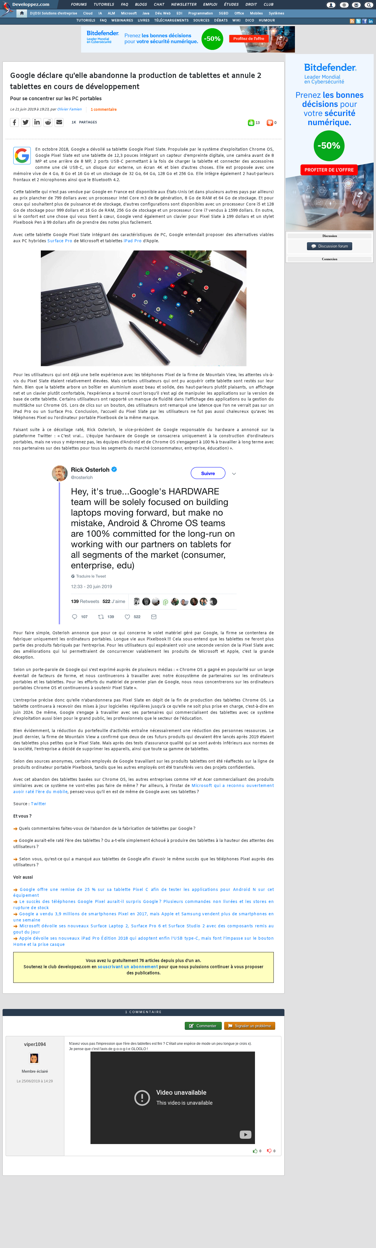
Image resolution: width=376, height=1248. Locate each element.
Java (145, 13)
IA (100, 13)
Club (268, 4)
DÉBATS (221, 20)
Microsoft (129, 13)
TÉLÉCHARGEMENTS (171, 20)
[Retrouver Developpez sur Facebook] (364, 21)
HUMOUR (267, 20)
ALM (111, 13)
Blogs (140, 4)
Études (231, 4)
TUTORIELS (85, 20)
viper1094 (35, 1044)
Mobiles (256, 13)
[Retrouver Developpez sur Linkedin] (370, 21)
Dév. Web (163, 13)
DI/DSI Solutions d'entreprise (53, 13)
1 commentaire (104, 109)
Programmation (200, 13)
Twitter (38, 804)
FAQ (124, 4)
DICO (249, 20)
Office (239, 13)
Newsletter (183, 4)
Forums (78, 4)
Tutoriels (103, 4)
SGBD (224, 13)
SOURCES (201, 20)
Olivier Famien (69, 109)
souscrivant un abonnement (128, 967)
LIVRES (144, 20)
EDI (179, 13)
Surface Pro (60, 241)
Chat (158, 4)
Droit (251, 4)
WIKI (236, 20)
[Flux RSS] (352, 21)
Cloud (88, 13)
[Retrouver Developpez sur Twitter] (358, 21)
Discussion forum (332, 246)
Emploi (209, 4)
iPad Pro (133, 241)
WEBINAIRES (122, 20)
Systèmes (276, 13)
